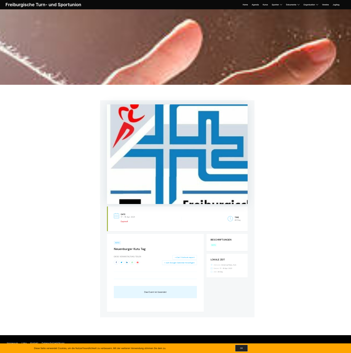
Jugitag (336, 4)
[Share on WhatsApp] (132, 262)
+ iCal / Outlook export (185, 257)
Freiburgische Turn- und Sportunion (43, 4)
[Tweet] (121, 262)
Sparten (275, 4)
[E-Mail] (137, 262)
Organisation (309, 4)
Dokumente (291, 4)
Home (245, 4)
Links (24, 343)
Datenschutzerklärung (53, 343)
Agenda (255, 4)
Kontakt (34, 343)
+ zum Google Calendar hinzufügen (179, 263)
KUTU (117, 243)
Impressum (12, 343)
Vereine (325, 4)
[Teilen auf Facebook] (116, 262)
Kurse (265, 4)
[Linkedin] (126, 262)
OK (241, 348)
